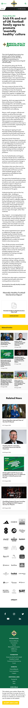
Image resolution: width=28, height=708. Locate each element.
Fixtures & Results (14, 641)
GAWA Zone (14, 649)
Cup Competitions (14, 671)
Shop (14, 683)
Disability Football (14, 659)
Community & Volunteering (14, 661)
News (14, 681)
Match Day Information (14, 647)
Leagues (14, 673)
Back (2, 8)
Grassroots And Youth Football (14, 657)
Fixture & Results (14, 669)
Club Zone (14, 651)
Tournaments (14, 643)
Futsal (14, 663)
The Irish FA (14, 679)
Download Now (14, 316)
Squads (14, 645)
